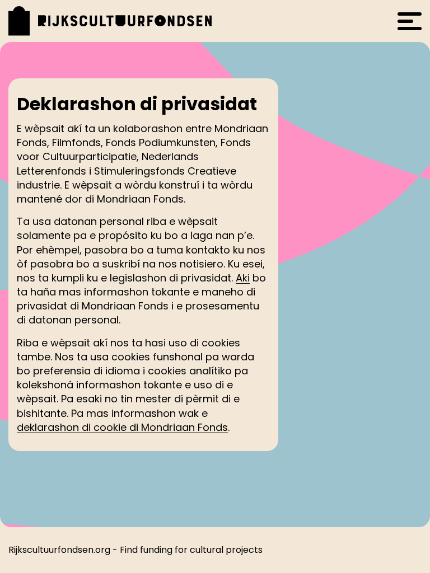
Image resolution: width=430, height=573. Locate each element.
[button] (118, 21)
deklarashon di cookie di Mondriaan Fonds (122, 427)
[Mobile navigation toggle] (410, 21)
